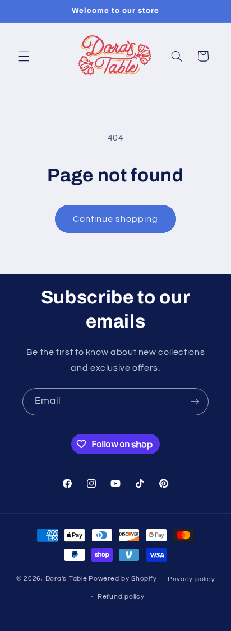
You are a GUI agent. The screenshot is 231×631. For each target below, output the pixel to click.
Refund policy (121, 596)
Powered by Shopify (122, 579)
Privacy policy (191, 579)
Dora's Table (66, 579)
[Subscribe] (195, 401)
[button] (23, 56)
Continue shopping (116, 218)
